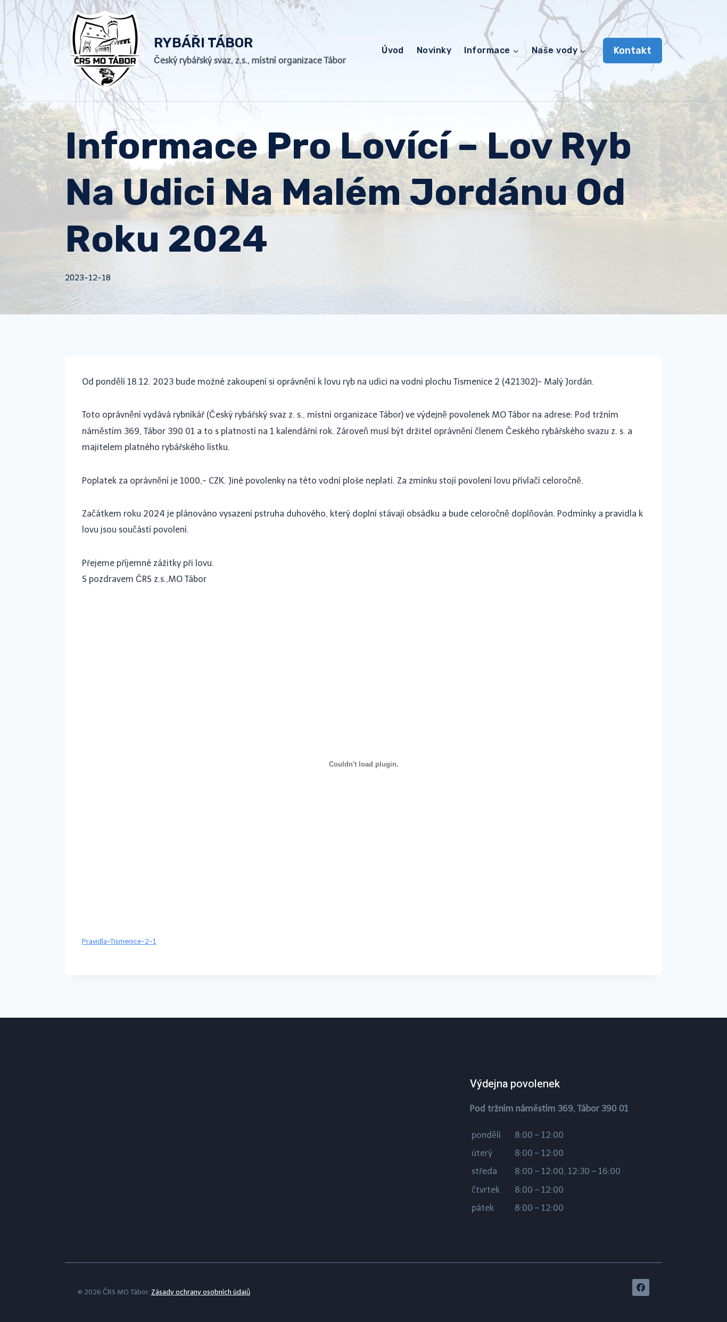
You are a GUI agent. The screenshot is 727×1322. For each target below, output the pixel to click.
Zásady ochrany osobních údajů (200, 1292)
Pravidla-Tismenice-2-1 (119, 941)
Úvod (393, 50)
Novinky (434, 50)
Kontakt (632, 50)
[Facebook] (640, 1287)
